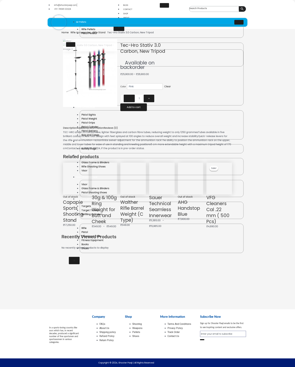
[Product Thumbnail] (70, 44)
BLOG (125, 5)
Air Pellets (81, 21)
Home (65, 32)
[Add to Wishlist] (122, 97)
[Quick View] (66, 229)
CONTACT (127, 9)
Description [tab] (70, 128)
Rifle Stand (99, 32)
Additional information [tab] (90, 128)
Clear (167, 86)
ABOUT (126, 17)
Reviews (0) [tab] (111, 128)
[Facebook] (58, 347)
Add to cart (134, 107)
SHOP (125, 13)
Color (123, 86)
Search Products (198, 8)
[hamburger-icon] (164, 5)
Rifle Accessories (81, 32)
